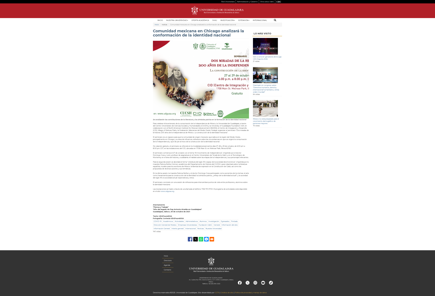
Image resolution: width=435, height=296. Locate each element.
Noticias (200, 229)
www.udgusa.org (167, 191)
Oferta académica (200, 20)
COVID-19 (157, 221)
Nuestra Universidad (176, 20)
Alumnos (203, 221)
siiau (214, 20)
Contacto (167, 270)
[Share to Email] (212, 239)
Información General (162, 229)
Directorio (168, 261)
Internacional (260, 20)
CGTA (217, 293)
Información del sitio (230, 225)
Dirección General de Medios (165, 225)
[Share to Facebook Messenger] (206, 239)
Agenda (167, 265)
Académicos (168, 221)
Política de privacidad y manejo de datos (251, 293)
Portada (234, 221)
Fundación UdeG (205, 225)
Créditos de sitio (227, 293)
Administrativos (192, 221)
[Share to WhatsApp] (201, 239)
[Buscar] (275, 20)
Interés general (178, 229)
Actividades (179, 221)
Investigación (227, 20)
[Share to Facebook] (190, 239)
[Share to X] (195, 239)
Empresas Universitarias (187, 225)
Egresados (225, 221)
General (217, 225)
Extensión (243, 20)
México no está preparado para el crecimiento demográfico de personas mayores (266, 121)
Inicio (160, 20)
